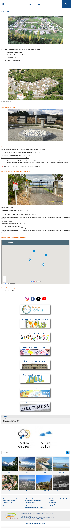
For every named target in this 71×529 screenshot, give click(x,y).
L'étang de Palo (61, 472)
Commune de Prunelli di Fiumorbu (33, 500)
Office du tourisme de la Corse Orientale (58, 498)
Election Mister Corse (8, 423)
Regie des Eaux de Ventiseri (32, 505)
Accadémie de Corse (7, 502)
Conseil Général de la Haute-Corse (11, 498)
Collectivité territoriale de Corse (10, 496)
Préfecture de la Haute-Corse (9, 500)
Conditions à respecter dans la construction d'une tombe (19, 166)
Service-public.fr (7, 505)
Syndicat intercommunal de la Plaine (34, 507)
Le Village (10, 490)
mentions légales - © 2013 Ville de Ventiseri (35, 523)
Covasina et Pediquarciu (44, 490)
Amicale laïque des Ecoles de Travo (57, 504)
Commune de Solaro (30, 502)
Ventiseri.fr (35, 4)
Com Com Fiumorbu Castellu (32, 496)
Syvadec (5, 504)
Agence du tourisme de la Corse (56, 496)
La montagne (10, 472)
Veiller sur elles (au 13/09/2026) (10, 421)
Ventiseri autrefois (61, 490)
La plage (27, 472)
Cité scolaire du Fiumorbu (32, 504)
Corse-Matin (51, 500)
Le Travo (44, 472)
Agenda (4, 416)
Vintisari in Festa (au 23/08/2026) (11, 420)
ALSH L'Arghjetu (52, 505)
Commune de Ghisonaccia (32, 498)
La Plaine (27, 490)
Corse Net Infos (52, 502)
